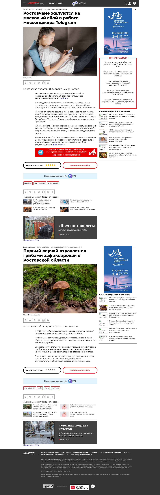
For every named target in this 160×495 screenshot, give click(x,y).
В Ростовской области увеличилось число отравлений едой (82, 414)
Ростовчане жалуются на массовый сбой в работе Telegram (82, 208)
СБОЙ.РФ (63, 98)
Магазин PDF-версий (80, 452)
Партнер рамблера (61, 486)
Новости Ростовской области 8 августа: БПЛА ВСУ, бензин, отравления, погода (45, 414)
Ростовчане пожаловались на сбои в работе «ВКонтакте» (81, 201)
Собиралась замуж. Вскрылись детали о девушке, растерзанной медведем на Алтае (121, 124)
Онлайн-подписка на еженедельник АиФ (106, 452)
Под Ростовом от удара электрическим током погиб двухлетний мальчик (118, 83)
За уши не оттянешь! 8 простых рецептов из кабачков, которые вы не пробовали (123, 155)
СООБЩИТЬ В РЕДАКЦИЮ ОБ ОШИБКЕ (79, 455)
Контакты (127, 452)
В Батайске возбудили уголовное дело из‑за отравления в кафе (82, 406)
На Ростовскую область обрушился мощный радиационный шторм (42, 202)
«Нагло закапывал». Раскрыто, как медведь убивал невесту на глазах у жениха (122, 116)
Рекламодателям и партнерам (52, 455)
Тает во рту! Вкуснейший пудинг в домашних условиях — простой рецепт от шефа (121, 307)
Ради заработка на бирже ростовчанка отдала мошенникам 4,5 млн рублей (118, 92)
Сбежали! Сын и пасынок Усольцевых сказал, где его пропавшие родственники (123, 330)
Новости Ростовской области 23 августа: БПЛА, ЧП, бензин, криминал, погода (118, 102)
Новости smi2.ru (31, 240)
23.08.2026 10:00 (29, 247)
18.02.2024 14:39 (28, 9)
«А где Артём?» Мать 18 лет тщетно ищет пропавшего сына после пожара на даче (122, 147)
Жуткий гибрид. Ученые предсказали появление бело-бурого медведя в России (123, 299)
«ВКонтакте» (58, 145)
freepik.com (27, 77)
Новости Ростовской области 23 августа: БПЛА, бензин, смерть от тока (118, 64)
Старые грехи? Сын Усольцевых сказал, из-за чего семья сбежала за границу (122, 338)
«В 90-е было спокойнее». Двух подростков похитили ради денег (121, 131)
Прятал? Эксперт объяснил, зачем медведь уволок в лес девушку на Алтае (121, 323)
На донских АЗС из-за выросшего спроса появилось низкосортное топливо (118, 74)
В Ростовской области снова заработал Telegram (44, 208)
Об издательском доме (50, 452)
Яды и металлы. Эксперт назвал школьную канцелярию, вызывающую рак (120, 139)
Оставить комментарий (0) (80, 165)
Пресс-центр (66, 452)
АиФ (38, 315)
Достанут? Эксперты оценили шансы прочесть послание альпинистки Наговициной (122, 315)
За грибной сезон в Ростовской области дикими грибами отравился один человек (45, 407)
